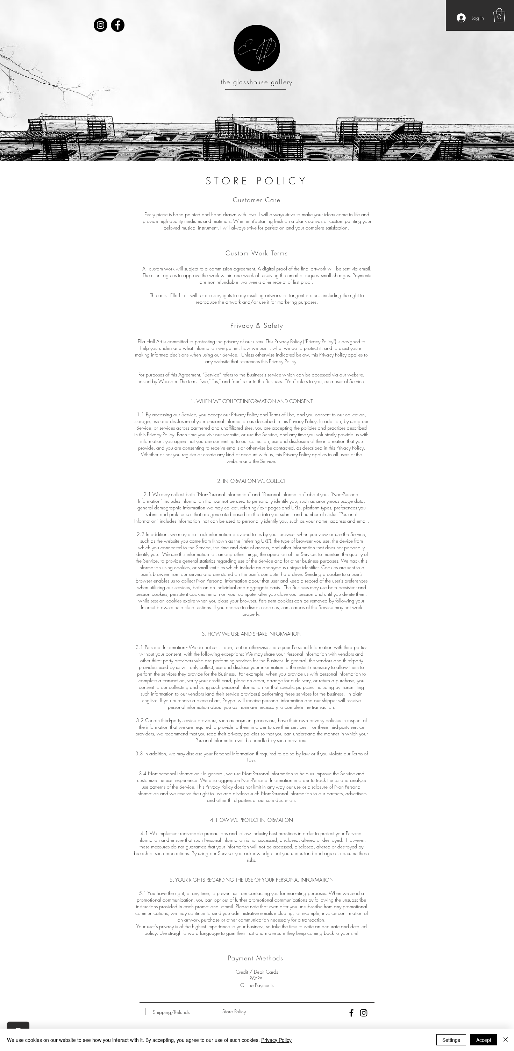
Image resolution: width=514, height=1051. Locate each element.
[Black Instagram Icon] (364, 1013)
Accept (483, 1039)
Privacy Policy (276, 1039)
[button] (499, 15)
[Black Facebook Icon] (351, 1013)
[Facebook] (117, 25)
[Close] (505, 1039)
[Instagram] (100, 25)
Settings (451, 1039)
